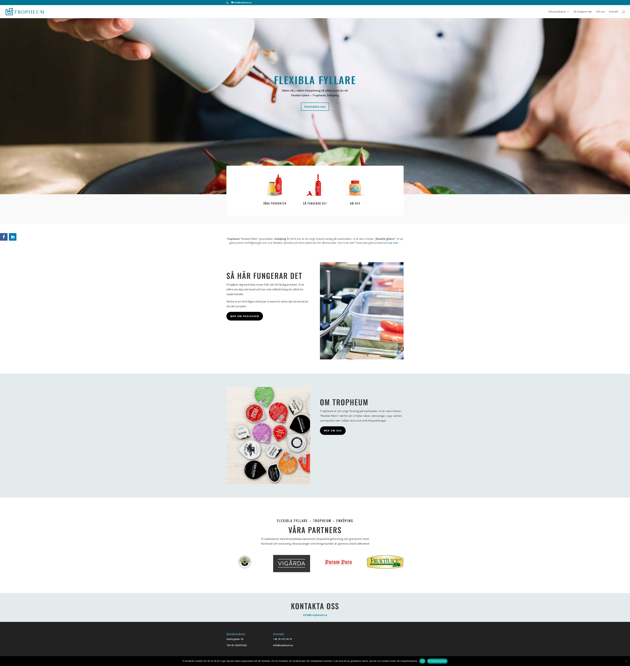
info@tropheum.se (315, 615)
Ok (422, 661)
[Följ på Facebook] (4, 237)
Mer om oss (333, 430)
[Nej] (626, 661)
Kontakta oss (315, 106)
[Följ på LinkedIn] (12, 237)
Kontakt (614, 11)
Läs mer (393, 243)
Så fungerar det (583, 11)
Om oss (600, 11)
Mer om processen (244, 316)
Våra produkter (557, 11)
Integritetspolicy (437, 661)
